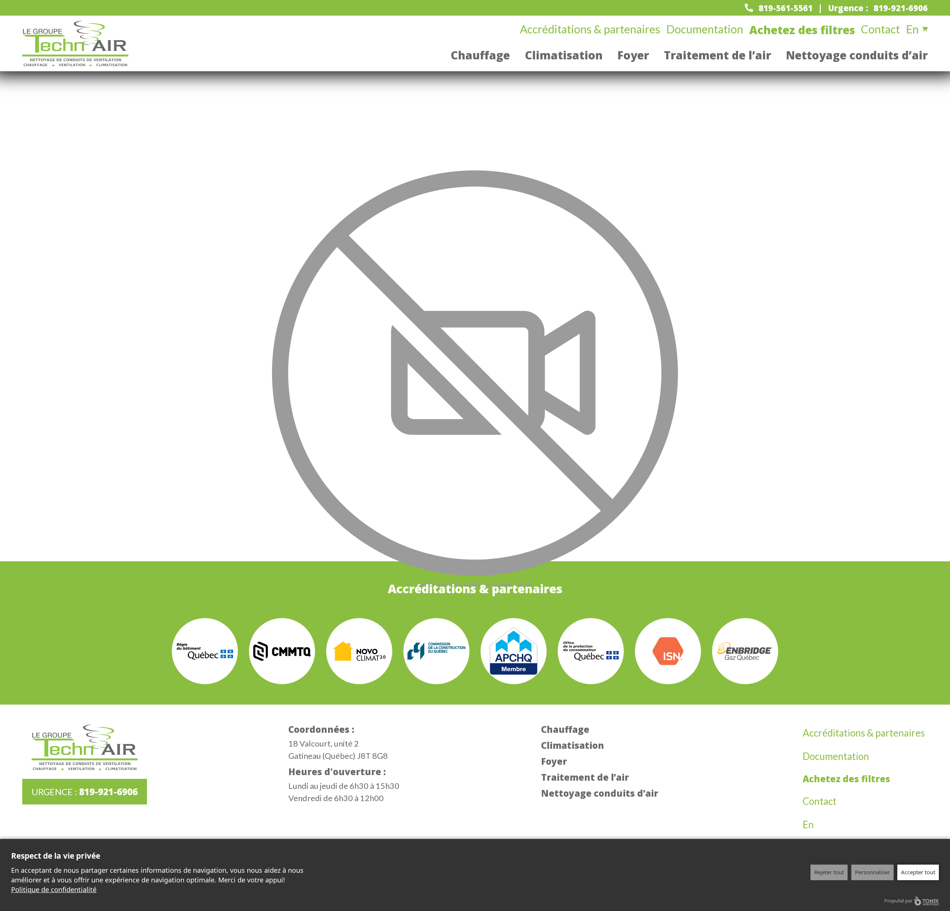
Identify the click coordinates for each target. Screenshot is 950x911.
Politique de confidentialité (53, 889)
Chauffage (480, 55)
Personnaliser (872, 872)
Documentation (704, 29)
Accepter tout (918, 872)
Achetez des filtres (802, 29)
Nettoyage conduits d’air (857, 55)
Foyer (633, 55)
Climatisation (564, 55)
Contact (880, 29)
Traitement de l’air (717, 55)
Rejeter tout (829, 872)
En (912, 29)
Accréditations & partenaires (590, 29)
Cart (925, 29)
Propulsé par (898, 900)
